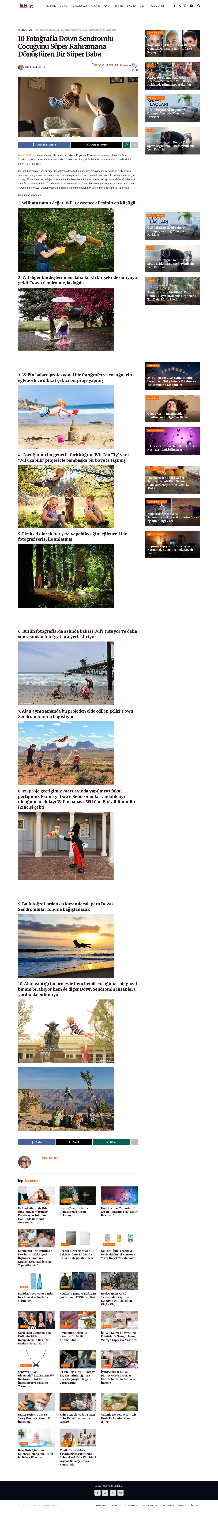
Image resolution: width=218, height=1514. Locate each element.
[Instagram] (185, 5)
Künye (115, 1505)
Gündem (64, 5)
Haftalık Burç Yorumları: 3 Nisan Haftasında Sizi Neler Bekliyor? (119, 1211)
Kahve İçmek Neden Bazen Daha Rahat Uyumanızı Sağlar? (77, 1418)
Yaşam (107, 5)
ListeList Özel (80, 5)
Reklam (182, 1505)
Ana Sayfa (50, 5)
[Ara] (198, 5)
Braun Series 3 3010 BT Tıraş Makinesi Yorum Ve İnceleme (34, 1418)
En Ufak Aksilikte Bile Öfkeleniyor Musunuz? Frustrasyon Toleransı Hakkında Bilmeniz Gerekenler (33, 1215)
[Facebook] (174, 5)
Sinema (119, 5)
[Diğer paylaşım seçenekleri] (134, 145)
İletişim (194, 1505)
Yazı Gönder (157, 5)
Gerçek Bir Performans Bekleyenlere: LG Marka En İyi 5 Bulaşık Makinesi (76, 1254)
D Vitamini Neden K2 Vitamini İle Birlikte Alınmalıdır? (73, 1336)
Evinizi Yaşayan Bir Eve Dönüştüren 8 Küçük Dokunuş (75, 1211)
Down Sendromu (27, 155)
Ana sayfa (22, 29)
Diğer (142, 5)
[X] (180, 5)
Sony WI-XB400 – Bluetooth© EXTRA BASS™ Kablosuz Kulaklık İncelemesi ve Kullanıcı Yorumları (36, 1379)
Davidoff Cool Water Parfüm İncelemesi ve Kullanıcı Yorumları (36, 1297)
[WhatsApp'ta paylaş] (126, 145)
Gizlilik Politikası (130, 1505)
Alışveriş (95, 5)
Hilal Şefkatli (31, 67)
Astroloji (109, 1201)
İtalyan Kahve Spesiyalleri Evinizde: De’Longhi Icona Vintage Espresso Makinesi (119, 1336)
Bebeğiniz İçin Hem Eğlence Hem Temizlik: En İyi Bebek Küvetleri (35, 1454)
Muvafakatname (150, 1505)
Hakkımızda (101, 1505)
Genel (31, 29)
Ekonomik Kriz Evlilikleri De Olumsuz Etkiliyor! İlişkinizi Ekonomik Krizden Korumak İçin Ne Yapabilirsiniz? (35, 1258)
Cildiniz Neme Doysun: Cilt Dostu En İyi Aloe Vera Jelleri (118, 1418)
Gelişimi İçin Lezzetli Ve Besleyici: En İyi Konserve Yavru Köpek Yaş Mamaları (118, 1254)
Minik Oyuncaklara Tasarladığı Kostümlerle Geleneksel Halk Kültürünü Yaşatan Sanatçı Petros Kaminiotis (78, 1457)
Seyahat (131, 5)
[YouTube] (191, 5)
